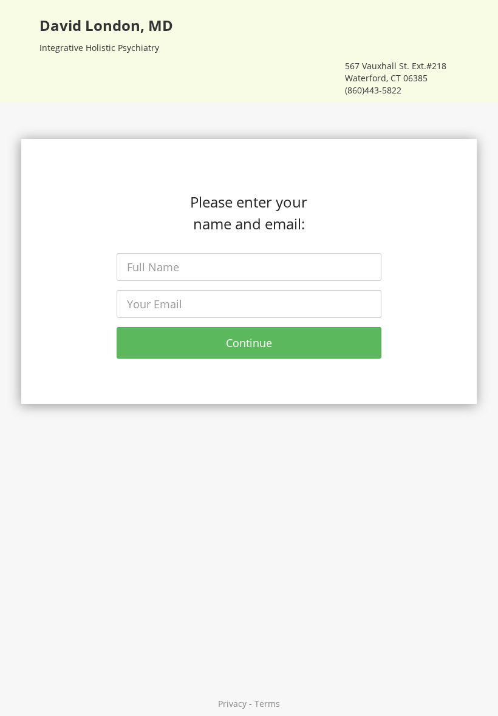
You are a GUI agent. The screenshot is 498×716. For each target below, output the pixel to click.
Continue (249, 343)
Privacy (232, 703)
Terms (267, 703)
